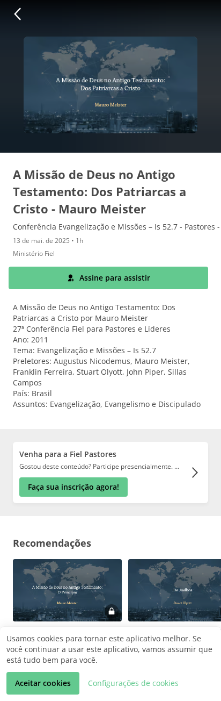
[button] (17, 14)
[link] (110, 472)
